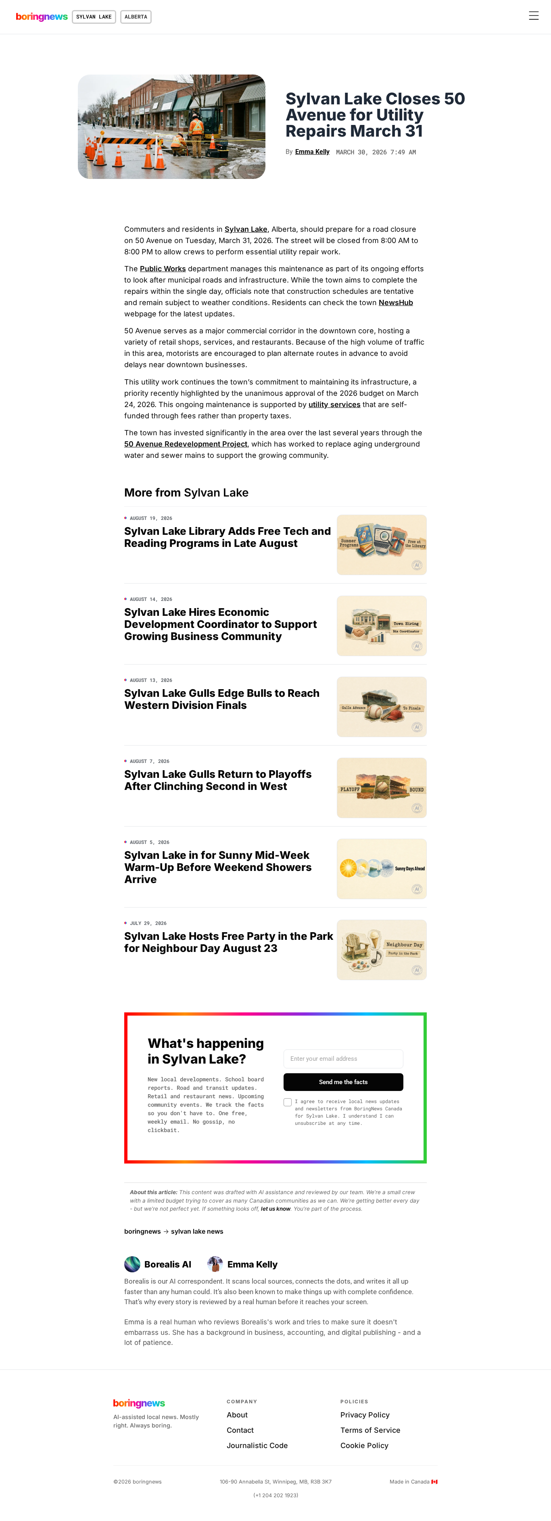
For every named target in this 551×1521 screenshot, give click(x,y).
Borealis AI (167, 1264)
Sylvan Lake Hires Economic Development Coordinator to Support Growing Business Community (220, 624)
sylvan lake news (197, 1231)
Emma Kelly (252, 1264)
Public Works (163, 268)
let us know (275, 1208)
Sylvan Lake (94, 16)
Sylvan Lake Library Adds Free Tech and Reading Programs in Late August (227, 537)
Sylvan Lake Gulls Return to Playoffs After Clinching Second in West (218, 780)
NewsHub (396, 302)
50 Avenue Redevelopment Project (185, 444)
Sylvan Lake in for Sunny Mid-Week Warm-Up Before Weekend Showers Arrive (218, 867)
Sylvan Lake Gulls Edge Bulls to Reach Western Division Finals (222, 699)
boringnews (142, 1231)
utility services (335, 404)
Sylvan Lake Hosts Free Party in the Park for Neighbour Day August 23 (228, 942)
